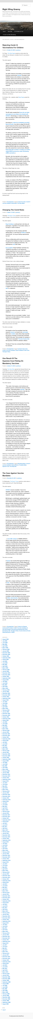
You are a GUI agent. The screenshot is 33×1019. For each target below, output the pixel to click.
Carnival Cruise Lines (23, 349)
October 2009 (5, 980)
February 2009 (5, 994)
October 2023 (5, 696)
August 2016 (5, 842)
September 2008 (6, 1002)
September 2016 (6, 840)
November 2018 (6, 796)
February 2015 (5, 872)
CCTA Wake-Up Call (18, 31)
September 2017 (6, 820)
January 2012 (5, 934)
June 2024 (4, 683)
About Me (10, 31)
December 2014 (6, 875)
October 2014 (5, 879)
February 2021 (5, 750)
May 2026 (4, 644)
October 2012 (5, 919)
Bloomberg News (22, 463)
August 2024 (5, 679)
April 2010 (4, 970)
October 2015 (5, 858)
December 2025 (6, 652)
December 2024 (6, 673)
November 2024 (6, 674)
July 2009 (4, 985)
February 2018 (5, 811)
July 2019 (4, 783)
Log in (4, 1010)
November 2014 (6, 877)
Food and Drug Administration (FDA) (19, 629)
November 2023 (6, 695)
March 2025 (5, 668)
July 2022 (4, 722)
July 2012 (4, 924)
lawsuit (8, 560)
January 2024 (5, 691)
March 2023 (5, 708)
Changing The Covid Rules (13, 210)
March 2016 (5, 850)
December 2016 (6, 835)
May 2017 (4, 826)
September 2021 (6, 739)
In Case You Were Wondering (9, 34)
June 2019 (4, 784)
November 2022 (6, 715)
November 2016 (6, 837)
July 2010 (4, 965)
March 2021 (5, 749)
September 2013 (6, 901)
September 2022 (6, 718)
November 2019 (6, 776)
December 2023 (6, 693)
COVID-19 (23, 232)
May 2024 (4, 685)
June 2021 (4, 744)
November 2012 (6, 918)
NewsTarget (21, 97)
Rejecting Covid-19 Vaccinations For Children (13, 46)
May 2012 (4, 928)
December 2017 (6, 815)
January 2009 (5, 995)
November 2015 (6, 857)
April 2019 (4, 788)
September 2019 (6, 779)
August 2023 (5, 700)
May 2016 (4, 847)
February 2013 (5, 912)
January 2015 (5, 874)
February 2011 (5, 953)
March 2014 (5, 891)
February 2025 (5, 669)
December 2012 (6, 916)
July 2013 (4, 904)
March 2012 (5, 931)
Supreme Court (5, 466)
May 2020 (4, 766)
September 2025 (6, 657)
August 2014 (5, 882)
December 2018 (6, 794)
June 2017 (4, 825)
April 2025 (4, 666)
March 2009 (5, 992)
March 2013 (5, 911)
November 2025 (6, 654)
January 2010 (5, 975)
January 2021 (5, 752)
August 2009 (5, 983)
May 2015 (4, 867)
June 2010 (4, 967)
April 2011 (4, 950)
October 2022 (5, 717)
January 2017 (5, 833)
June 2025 (4, 663)
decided (19, 75)
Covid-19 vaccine (22, 201)
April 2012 (4, 929)
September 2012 (6, 921)
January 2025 (5, 671)
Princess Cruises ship (23, 339)
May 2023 (4, 705)
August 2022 (5, 720)
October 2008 (5, 1000)
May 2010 (4, 968)
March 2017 (5, 830)
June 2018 (4, 804)
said (7, 288)
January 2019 (5, 793)
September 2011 (6, 941)
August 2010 (5, 963)
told (14, 244)
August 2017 (5, 821)
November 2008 (6, 999)
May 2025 (4, 664)
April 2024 (4, 686)
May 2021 (4, 745)
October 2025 (5, 656)
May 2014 (4, 887)
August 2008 (5, 1004)
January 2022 (5, 732)
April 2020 (4, 767)
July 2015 (4, 864)
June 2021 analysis (12, 538)
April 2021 (4, 747)
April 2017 (4, 828)
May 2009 (4, 989)
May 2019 (4, 786)
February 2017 (5, 831)
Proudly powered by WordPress (16, 1016)
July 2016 (4, 843)
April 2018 (4, 808)
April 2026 (4, 646)
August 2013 (5, 902)
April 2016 (4, 848)
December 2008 (6, 997)
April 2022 (4, 727)
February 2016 (5, 852)
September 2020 (6, 759)
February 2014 (5, 892)
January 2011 (5, 955)
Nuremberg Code (6, 630)
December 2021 (6, 734)
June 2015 (4, 865)
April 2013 (4, 909)
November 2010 (6, 958)
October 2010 (5, 960)
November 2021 (6, 735)
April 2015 (4, 869)
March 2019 (5, 789)
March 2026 (5, 647)
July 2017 (4, 823)
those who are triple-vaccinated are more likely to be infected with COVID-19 (17, 114)
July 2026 (4, 641)
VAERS (12, 632)
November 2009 (6, 978)
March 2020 (5, 769)
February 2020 (5, 771)
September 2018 (6, 799)
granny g (18, 50)
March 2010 (5, 972)
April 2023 (4, 706)
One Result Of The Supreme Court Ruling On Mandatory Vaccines (12, 360)
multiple (13, 334)
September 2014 (6, 880)
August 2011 (5, 943)
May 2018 (4, 806)
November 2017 (6, 816)
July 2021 (4, 742)
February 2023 (5, 710)
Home (4, 31)
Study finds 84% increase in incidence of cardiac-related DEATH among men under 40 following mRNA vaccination (18, 151)
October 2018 (5, 798)
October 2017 (5, 818)
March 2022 (5, 728)
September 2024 (6, 678)
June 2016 (4, 845)
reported (22, 389)
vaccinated (25, 332)
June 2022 (4, 723)
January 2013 (5, 914)
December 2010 (6, 956)
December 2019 (6, 774)
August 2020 (5, 761)
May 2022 (4, 725)
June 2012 (4, 926)
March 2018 (5, 810)
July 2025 (4, 661)
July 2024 (4, 681)
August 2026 (5, 639)
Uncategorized (10, 201)
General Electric (15, 465)
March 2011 (5, 951)
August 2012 (5, 923)
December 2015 (6, 855)
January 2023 (5, 712)
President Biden (23, 465)
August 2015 (5, 862)
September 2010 (6, 961)
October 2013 (5, 899)
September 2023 (6, 698)
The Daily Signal (11, 53)
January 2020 (5, 772)
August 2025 (5, 659)
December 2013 (6, 896)
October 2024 (5, 676)
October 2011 (5, 940)
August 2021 (5, 740)
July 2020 (4, 762)
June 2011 (4, 946)
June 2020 (4, 764)
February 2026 (5, 649)
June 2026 (4, 642)
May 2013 (4, 907)
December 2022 (6, 713)
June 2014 (4, 885)
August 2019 (5, 781)
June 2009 (4, 987)
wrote (8, 582)
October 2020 (5, 757)
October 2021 (5, 737)
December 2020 (6, 754)
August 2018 (5, 801)
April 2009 (4, 990)
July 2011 (4, 945)
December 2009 (6, 977)
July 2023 (4, 701)
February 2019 (5, 791)
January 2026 (5, 651)
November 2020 (6, 755)
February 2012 (5, 933)
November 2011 (6, 938)
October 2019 (5, 777)
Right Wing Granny (11, 9)
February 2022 (5, 730)
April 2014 (4, 889)
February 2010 (5, 973)
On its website (9, 247)
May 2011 (4, 948)
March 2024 (5, 688)
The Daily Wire (10, 369)
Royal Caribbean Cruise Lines (22, 350)
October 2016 (5, 838)
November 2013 (6, 897)
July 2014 (4, 884)
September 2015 (6, 860)
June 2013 (4, 906)
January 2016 (5, 853)
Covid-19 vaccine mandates (8, 350)
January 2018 (5, 813)
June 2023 (4, 703)
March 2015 (5, 870)
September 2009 (6, 982)
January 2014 (5, 894)
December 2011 (6, 936)
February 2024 (5, 690)
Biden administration (13, 598)
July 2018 (4, 803)
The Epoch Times (11, 215)
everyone (12, 332)
